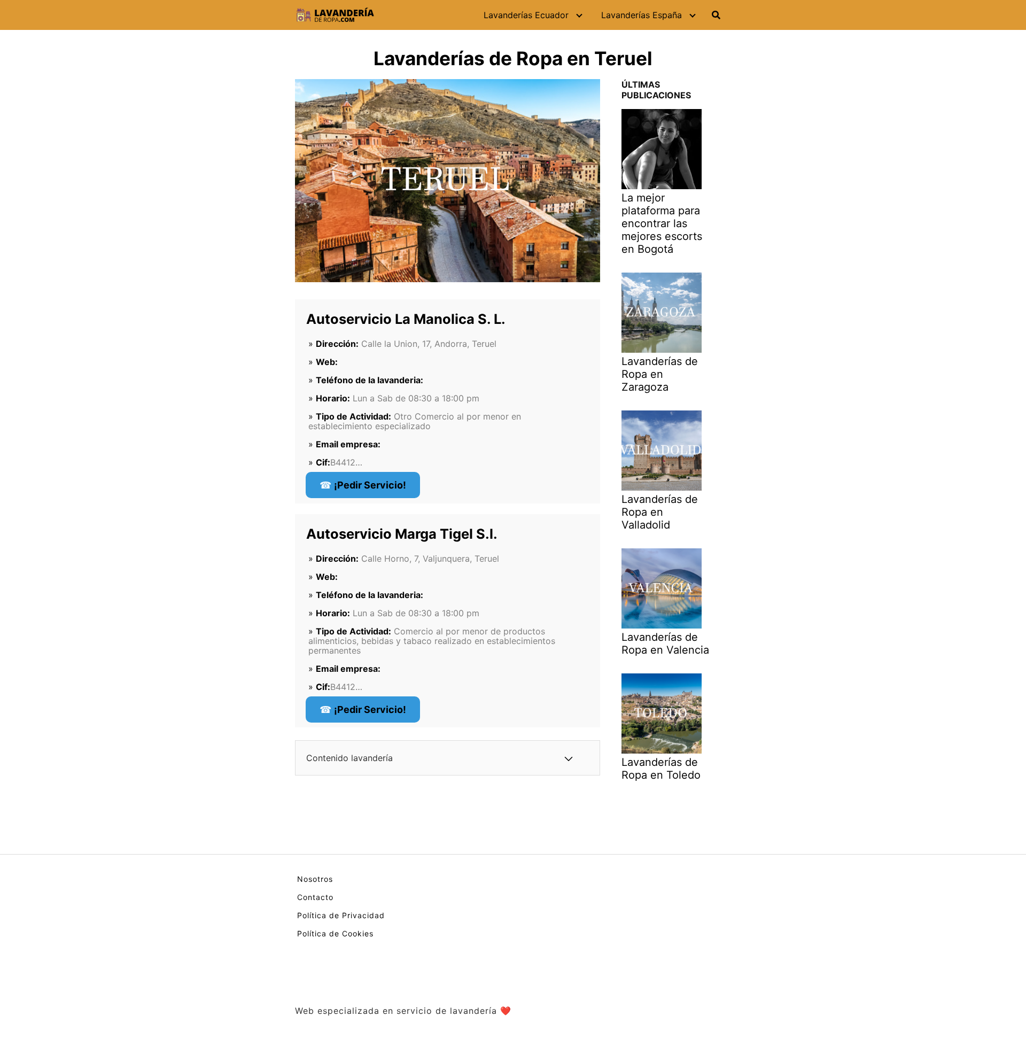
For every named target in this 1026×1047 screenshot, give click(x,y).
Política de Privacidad (341, 915)
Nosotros (315, 878)
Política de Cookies (335, 933)
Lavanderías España (641, 15)
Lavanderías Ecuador (526, 15)
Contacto (315, 897)
